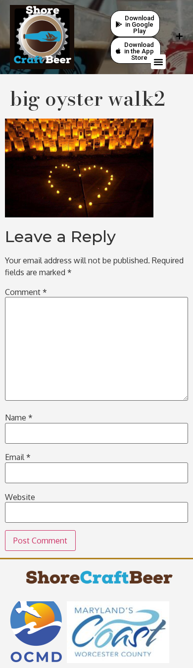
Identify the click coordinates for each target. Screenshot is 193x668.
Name (19, 417)
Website (20, 497)
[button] (158, 61)
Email (18, 457)
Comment (26, 292)
